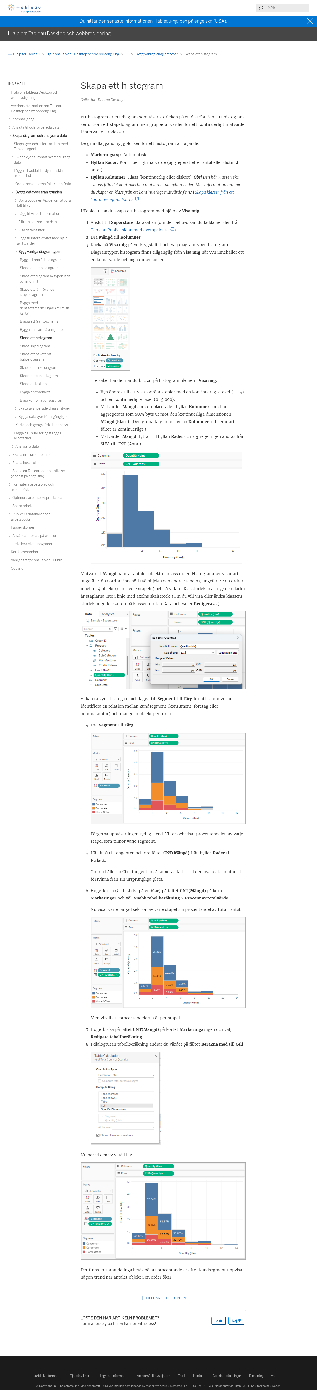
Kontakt (199, 1376)
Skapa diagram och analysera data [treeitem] (39, 136)
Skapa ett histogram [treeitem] (36, 338)
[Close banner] (311, 21)
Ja (217, 1321)
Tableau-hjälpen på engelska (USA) (190, 21)
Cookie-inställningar (227, 1376)
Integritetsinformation (113, 1376)
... (128, 54)
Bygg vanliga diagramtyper (157, 54)
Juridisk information (48, 1376)
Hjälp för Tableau (26, 54)
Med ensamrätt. (90, 1386)
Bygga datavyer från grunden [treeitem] (38, 192)
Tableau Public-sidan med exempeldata (131, 229)
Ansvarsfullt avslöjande (153, 1376)
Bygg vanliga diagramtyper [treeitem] (39, 252)
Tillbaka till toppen (165, 1298)
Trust (181, 1376)
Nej (235, 1321)
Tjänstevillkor (79, 1376)
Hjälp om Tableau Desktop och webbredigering (83, 54)
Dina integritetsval (262, 1376)
